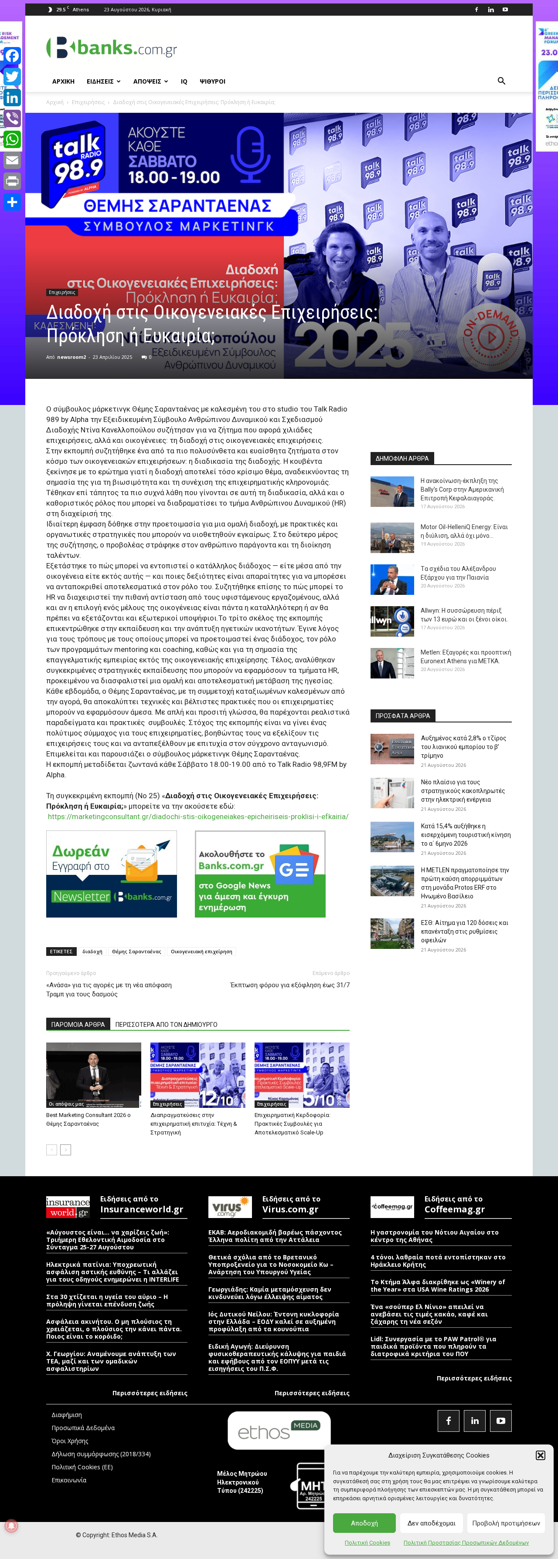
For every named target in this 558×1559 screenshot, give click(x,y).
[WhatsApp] (12, 139)
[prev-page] (51, 1149)
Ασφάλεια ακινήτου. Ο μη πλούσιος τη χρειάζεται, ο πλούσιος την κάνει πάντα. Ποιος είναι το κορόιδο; (114, 1328)
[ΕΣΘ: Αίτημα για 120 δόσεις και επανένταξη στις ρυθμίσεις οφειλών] (392, 933)
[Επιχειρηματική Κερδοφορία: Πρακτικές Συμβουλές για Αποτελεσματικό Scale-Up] (302, 1075)
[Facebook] (476, 9)
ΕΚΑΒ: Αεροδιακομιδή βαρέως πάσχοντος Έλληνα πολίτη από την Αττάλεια (275, 1236)
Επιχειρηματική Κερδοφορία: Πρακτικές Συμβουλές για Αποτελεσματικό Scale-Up (292, 1124)
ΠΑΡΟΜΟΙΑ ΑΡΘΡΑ (78, 1024)
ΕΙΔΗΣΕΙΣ (100, 81)
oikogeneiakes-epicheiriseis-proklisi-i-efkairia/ (273, 816)
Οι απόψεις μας (66, 1104)
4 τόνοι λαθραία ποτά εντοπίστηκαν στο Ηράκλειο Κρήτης (438, 1261)
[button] (540, 1455)
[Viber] (12, 118)
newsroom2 (71, 357)
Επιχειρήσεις (88, 102)
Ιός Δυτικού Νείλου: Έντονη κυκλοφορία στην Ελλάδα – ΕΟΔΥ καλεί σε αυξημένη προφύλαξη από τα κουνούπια (273, 1321)
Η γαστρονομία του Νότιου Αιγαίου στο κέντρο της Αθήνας (435, 1236)
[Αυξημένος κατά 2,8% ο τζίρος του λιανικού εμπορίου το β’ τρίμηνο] (392, 749)
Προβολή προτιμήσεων (506, 1523)
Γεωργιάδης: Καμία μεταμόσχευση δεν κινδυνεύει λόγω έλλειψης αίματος (269, 1293)
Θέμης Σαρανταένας (136, 951)
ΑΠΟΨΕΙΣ (147, 81)
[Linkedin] (490, 9)
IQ (184, 81)
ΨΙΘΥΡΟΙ (212, 81)
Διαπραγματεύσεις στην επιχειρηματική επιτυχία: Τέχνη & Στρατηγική (193, 1124)
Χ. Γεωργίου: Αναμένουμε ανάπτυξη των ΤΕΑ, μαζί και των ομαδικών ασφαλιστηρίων (111, 1361)
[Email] (12, 160)
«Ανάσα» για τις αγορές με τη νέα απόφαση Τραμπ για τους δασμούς (109, 989)
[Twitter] (12, 76)
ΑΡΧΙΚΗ (63, 81)
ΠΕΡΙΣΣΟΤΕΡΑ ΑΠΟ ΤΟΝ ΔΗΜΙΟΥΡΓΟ (167, 1024)
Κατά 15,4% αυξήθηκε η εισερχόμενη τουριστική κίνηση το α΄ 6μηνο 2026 (466, 835)
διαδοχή (92, 951)
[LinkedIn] (12, 97)
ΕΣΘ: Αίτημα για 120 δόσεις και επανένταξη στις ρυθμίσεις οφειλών (464, 931)
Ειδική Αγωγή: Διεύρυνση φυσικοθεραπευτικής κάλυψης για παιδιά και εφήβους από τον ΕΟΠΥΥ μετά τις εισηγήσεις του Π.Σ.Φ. (277, 1357)
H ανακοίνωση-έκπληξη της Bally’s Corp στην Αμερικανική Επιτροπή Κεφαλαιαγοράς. (462, 489)
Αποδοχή (364, 1523)
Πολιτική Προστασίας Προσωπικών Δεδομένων (466, 1542)
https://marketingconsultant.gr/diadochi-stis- (122, 816)
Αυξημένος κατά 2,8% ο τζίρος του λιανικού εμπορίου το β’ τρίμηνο (464, 747)
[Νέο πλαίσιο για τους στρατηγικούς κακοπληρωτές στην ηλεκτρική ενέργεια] (392, 793)
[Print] (12, 181)
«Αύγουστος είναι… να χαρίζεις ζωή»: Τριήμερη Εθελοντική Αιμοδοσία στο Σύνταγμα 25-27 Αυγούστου (107, 1239)
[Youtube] (505, 9)
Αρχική (55, 102)
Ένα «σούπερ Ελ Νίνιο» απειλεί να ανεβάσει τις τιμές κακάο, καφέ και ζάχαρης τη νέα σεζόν (429, 1314)
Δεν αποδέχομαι (432, 1523)
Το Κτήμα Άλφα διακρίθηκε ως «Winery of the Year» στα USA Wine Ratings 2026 (438, 1285)
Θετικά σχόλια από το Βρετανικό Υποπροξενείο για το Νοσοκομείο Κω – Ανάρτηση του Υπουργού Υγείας (270, 1264)
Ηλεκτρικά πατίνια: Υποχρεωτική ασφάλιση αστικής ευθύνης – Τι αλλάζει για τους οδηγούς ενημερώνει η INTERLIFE (112, 1271)
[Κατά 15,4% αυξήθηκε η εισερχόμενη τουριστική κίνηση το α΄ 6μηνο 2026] (392, 837)
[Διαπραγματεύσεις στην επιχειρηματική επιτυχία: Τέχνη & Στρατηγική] (197, 1075)
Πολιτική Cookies (367, 1542)
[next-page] (65, 1149)
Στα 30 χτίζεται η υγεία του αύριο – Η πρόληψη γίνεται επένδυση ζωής (107, 1300)
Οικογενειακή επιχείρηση (201, 951)
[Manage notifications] (11, 1526)
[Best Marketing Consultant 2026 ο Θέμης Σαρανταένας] (93, 1075)
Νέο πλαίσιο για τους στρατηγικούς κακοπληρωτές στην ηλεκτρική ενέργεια (463, 791)
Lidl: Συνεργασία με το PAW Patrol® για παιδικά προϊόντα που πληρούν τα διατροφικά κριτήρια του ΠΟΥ (434, 1346)
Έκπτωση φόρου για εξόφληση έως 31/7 (290, 985)
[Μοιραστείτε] (12, 202)
